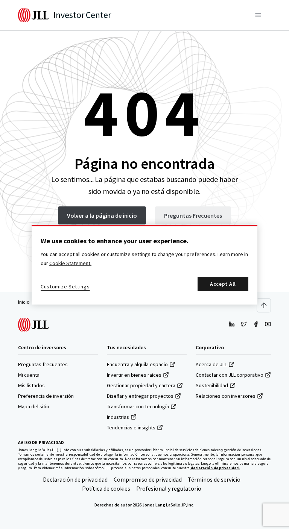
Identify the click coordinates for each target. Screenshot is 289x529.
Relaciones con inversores (226, 396)
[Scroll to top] (264, 305)
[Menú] (258, 15)
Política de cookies (106, 488)
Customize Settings (65, 286)
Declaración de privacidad (75, 479)
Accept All (223, 283)
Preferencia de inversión (46, 396)
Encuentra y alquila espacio (137, 364)
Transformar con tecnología (138, 406)
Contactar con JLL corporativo (229, 374)
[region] (144, 265)
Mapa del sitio (33, 406)
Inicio (24, 302)
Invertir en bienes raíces (134, 374)
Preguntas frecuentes (43, 364)
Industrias (118, 417)
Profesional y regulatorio (168, 488)
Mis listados (31, 385)
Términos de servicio (214, 479)
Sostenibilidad (212, 385)
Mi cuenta (29, 374)
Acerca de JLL (211, 364)
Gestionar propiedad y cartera (141, 385)
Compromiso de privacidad (148, 479)
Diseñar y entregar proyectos (140, 396)
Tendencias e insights (131, 427)
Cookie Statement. (70, 263)
